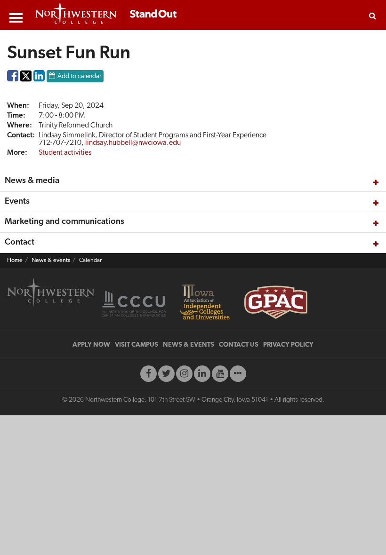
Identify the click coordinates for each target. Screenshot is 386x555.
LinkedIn (39, 78)
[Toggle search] (372, 15)
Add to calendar (79, 76)
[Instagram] (184, 373)
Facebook (12, 78)
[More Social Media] (238, 373)
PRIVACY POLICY (288, 345)
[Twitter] (166, 373)
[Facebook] (148, 373)
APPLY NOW (91, 345)
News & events (51, 260)
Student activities (65, 153)
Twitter (26, 82)
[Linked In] (202, 373)
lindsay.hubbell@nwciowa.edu (133, 143)
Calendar (90, 260)
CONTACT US (238, 345)
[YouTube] (220, 373)
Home (15, 260)
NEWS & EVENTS (188, 345)
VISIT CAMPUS (136, 345)
